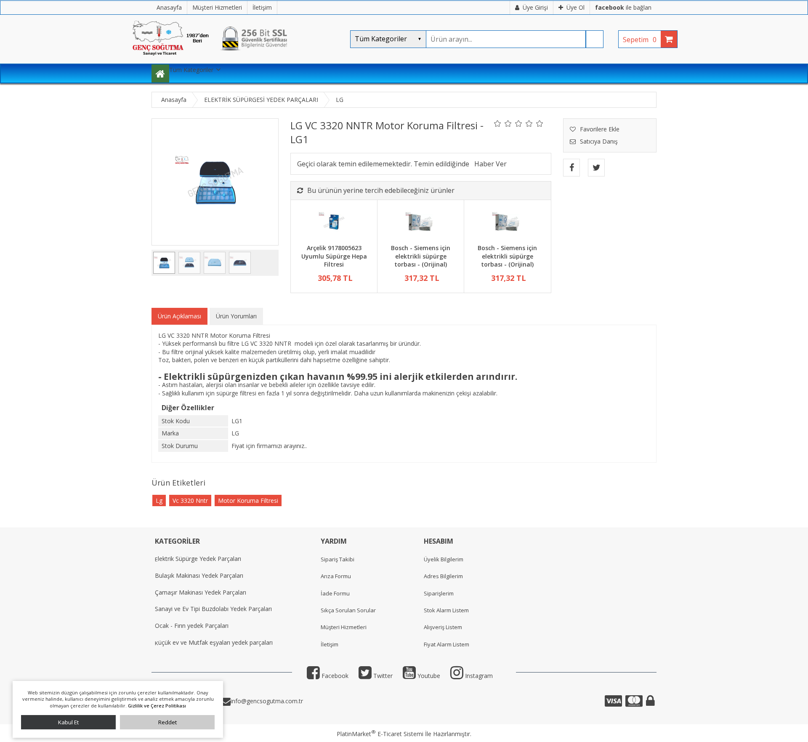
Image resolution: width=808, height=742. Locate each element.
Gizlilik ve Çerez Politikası (157, 705)
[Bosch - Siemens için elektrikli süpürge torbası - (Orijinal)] (420, 223)
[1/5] (497, 123)
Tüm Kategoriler (191, 70)
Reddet (167, 722)
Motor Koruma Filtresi (248, 500)
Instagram (478, 676)
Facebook (334, 676)
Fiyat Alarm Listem (446, 644)
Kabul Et (68, 722)
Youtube (428, 676)
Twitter (382, 676)
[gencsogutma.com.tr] (235, 59)
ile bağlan (623, 7)
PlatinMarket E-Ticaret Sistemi (380, 734)
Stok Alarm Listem (446, 610)
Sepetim (639, 39)
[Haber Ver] (490, 163)
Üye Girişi (535, 7)
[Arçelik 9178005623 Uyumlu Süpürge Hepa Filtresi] (334, 223)
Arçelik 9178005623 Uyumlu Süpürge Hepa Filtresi (334, 256)
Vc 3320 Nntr (190, 500)
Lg (159, 500)
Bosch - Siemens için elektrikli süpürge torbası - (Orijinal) (420, 256)
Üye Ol (575, 7)
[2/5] (502, 123)
